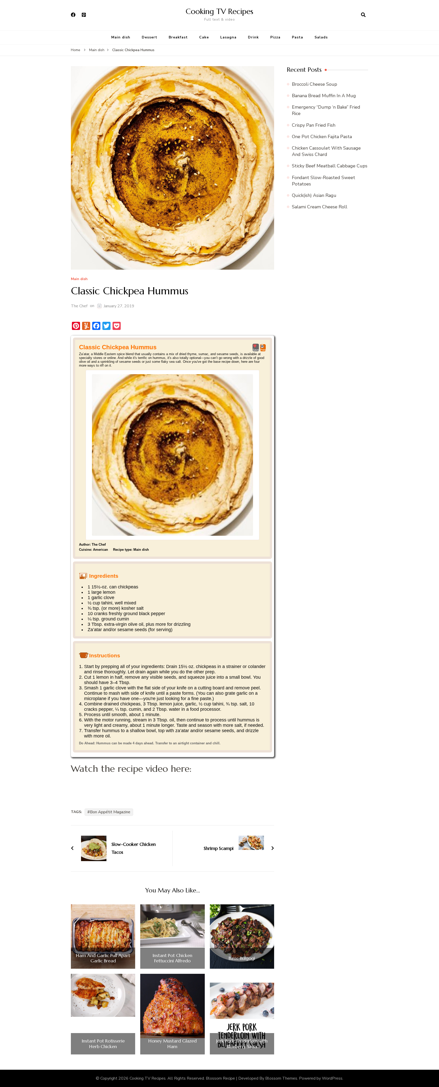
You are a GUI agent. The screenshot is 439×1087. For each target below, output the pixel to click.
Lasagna (228, 37)
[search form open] (363, 15)
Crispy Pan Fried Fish (313, 125)
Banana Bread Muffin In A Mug (324, 96)
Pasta (297, 37)
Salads (321, 37)
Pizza (275, 37)
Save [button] (256, 349)
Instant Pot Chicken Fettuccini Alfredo (172, 958)
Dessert (149, 37)
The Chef (79, 306)
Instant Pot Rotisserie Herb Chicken (103, 1043)
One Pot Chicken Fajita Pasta (322, 137)
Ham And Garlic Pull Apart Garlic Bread (103, 958)
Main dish (120, 37)
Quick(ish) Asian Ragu (314, 195)
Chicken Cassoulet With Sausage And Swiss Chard (326, 151)
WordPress (332, 1078)
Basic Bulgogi (242, 958)
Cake (204, 37)
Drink (253, 37)
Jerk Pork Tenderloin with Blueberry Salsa (242, 1043)
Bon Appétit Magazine (110, 812)
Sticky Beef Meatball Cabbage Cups (329, 166)
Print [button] (263, 349)
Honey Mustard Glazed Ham (172, 1043)
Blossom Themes (281, 1078)
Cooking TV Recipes (219, 11)
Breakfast (178, 37)
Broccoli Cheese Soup (314, 84)
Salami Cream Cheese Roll (319, 207)
